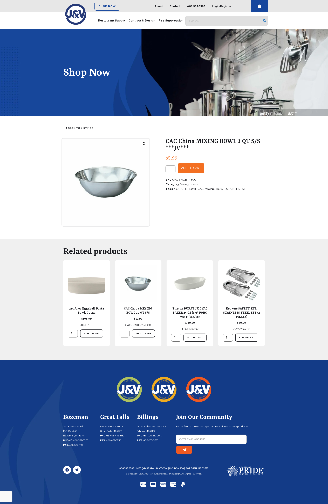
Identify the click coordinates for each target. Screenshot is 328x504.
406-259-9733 (151, 440)
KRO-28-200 (241, 319)
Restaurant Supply (111, 20)
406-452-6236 (113, 440)
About (159, 6)
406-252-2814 (154, 435)
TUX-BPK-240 (189, 319)
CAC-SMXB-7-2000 (138, 317)
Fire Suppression (171, 20)
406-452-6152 (117, 435)
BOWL (192, 189)
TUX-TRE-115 (86, 317)
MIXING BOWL (215, 189)
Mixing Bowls (189, 184)
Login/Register (221, 6)
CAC (200, 189)
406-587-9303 (80, 440)
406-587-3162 (76, 445)
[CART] (259, 6)
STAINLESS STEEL (238, 189)
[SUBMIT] (184, 450)
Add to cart (191, 168)
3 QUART (180, 189)
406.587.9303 (196, 6)
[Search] (264, 21)
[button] (144, 144)
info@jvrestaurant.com (152, 468)
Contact (175, 6)
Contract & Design (141, 20)
